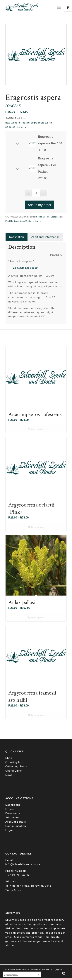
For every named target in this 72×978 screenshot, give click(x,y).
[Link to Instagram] (64, 974)
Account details (15, 821)
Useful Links (13, 770)
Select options (37, 429)
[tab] (16, 237)
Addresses (12, 817)
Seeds (39, 217)
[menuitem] (60, 7)
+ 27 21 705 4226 (17, 874)
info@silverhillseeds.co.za (22, 864)
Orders (10, 809)
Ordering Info (14, 762)
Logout (10, 830)
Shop (8, 757)
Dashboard (12, 804)
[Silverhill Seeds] (29, 7)
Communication (15, 825)
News (9, 774)
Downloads (12, 813)
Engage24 (57, 969)
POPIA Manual (34, 969)
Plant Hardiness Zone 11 (16, 221)
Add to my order (39, 205)
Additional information (45, 236)
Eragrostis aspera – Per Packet (47, 165)
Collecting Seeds (16, 766)
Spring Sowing (34, 221)
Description (16, 236)
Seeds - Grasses (51, 217)
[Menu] (59, 7)
